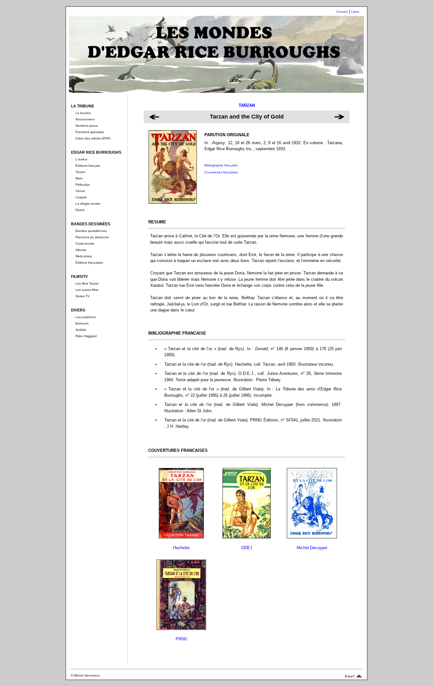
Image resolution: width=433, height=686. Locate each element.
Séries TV (82, 296)
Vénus (80, 191)
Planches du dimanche (92, 237)
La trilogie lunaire (87, 203)
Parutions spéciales (89, 132)
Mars (78, 178)
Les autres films (86, 290)
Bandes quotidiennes (91, 231)
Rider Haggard (86, 336)
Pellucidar (82, 184)
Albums (80, 250)
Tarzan (80, 172)
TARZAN (247, 105)
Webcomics (83, 256)
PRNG (181, 639)
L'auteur (81, 159)
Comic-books (84, 243)
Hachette (181, 547)
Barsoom (81, 323)
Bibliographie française (221, 165)
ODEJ (246, 547)
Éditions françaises (89, 262)
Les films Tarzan (87, 283)
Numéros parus (86, 125)
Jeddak (80, 329)
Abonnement (84, 119)
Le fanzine (83, 113)
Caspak (81, 197)
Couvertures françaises (221, 172)
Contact (342, 11)
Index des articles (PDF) (92, 138)
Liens (355, 11)
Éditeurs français (87, 165)
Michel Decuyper (312, 547)
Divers (79, 210)
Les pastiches (85, 317)
